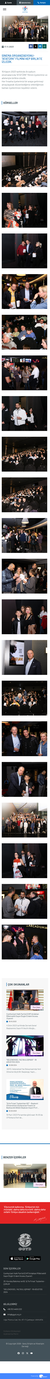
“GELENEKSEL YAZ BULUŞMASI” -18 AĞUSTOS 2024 (21, 1061)
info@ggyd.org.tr (14, 1314)
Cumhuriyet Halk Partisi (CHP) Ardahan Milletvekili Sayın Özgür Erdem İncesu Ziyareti (22, 1016)
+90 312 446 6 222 (14, 1309)
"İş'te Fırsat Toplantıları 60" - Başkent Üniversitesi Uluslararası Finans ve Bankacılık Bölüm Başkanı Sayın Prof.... (22, 1105)
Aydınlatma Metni (10, 1334)
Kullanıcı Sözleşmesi (11, 1331)
